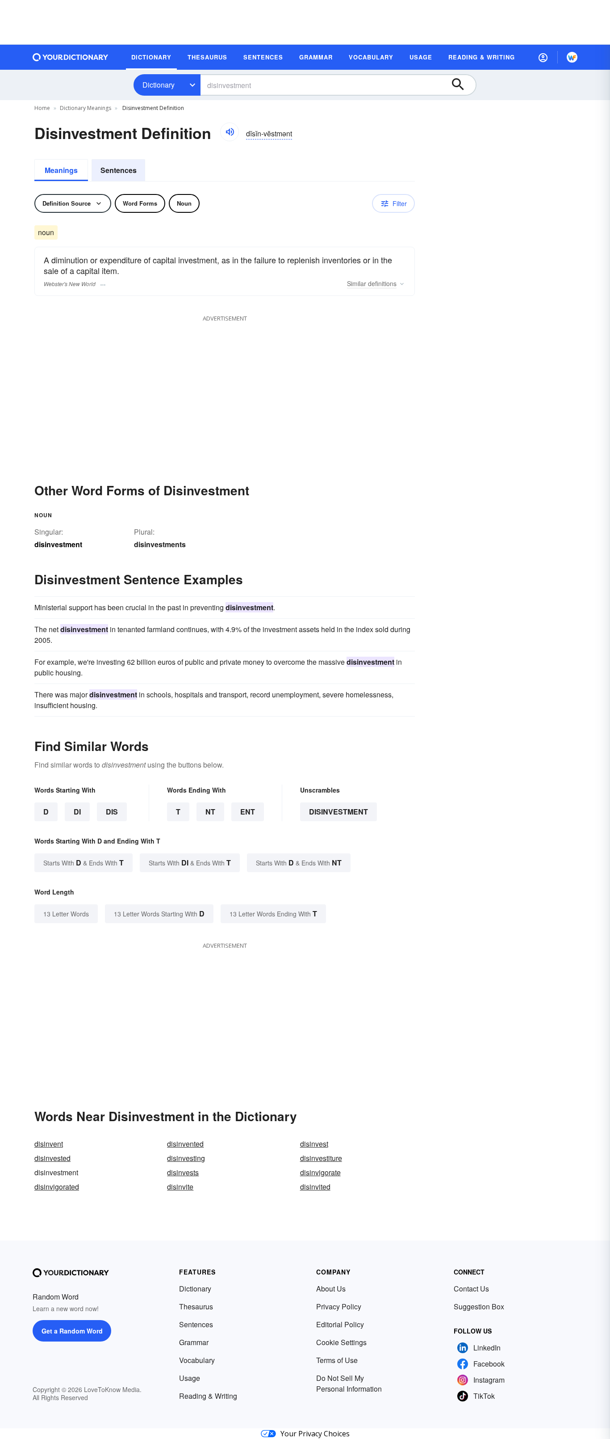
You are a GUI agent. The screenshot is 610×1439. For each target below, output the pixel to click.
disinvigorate (320, 1172)
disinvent (48, 1144)
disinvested (52, 1158)
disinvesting (186, 1158)
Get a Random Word (72, 1330)
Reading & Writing (208, 1396)
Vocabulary (197, 1360)
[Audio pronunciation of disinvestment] (229, 131)
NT (210, 811)
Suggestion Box (479, 1306)
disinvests (183, 1172)
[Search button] (462, 85)
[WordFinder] (572, 57)
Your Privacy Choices (315, 1434)
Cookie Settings (341, 1342)
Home (42, 108)
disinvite (180, 1187)
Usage (189, 1378)
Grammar (194, 1342)
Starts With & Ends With (83, 862)
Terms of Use (337, 1360)
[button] (543, 57)
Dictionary (158, 85)
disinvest (314, 1144)
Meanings (61, 170)
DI (77, 811)
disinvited (315, 1187)
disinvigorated (56, 1187)
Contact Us (471, 1288)
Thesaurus (196, 1306)
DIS (112, 811)
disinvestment (338, 811)
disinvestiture (321, 1158)
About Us (331, 1288)
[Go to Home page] (71, 57)
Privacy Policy (338, 1306)
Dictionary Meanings (85, 108)
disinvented (185, 1144)
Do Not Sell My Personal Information (349, 1383)
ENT (247, 811)
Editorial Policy (340, 1324)
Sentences (118, 170)
